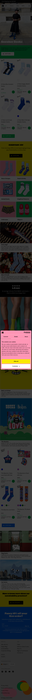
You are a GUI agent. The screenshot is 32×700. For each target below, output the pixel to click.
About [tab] (26, 336)
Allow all (16, 361)
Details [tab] (16, 336)
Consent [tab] (5, 336)
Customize (15, 366)
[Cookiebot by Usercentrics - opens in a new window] (23, 333)
